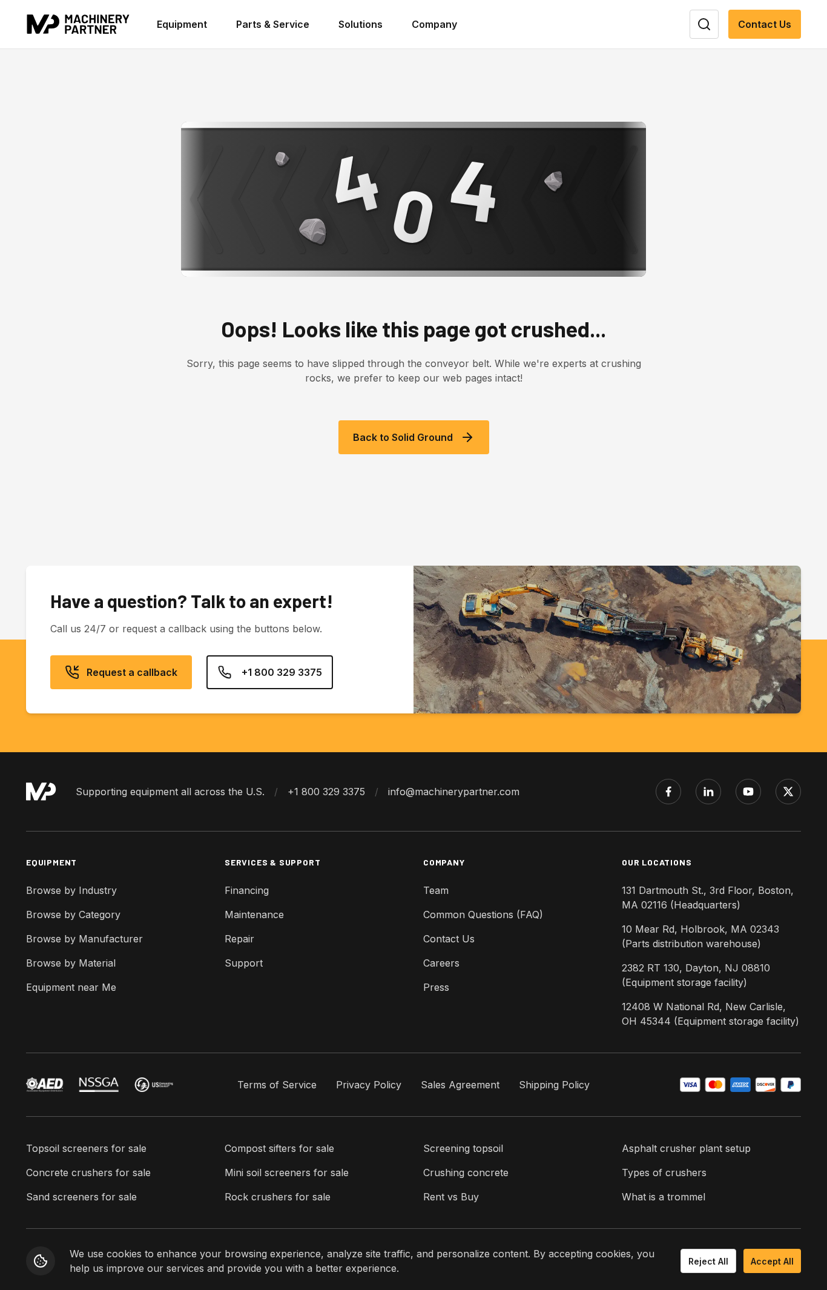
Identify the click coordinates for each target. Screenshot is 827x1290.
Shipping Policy (554, 1085)
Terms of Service (277, 1085)
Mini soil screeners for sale (287, 1172)
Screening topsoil (463, 1148)
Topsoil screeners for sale (86, 1148)
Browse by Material (71, 963)
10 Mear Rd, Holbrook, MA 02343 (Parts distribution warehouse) (700, 936)
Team (436, 890)
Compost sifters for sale (279, 1148)
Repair (239, 939)
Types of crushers (664, 1172)
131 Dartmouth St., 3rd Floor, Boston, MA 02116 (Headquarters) (708, 897)
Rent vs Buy (451, 1197)
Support (244, 963)
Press (436, 987)
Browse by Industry (71, 890)
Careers (441, 963)
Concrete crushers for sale (88, 1172)
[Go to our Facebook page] (668, 791)
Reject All (708, 1261)
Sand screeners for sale (81, 1197)
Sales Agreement (460, 1085)
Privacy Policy (368, 1085)
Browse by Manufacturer (84, 939)
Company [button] (434, 24)
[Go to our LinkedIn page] (708, 791)
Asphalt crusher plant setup (686, 1148)
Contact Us (764, 24)
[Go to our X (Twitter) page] (788, 791)
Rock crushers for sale (278, 1197)
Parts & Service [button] (272, 24)
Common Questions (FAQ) (483, 914)
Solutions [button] (360, 24)
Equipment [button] (182, 24)
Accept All (772, 1261)
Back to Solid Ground (403, 437)
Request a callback (132, 672)
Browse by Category (73, 914)
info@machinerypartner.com (453, 792)
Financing (247, 890)
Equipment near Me (71, 987)
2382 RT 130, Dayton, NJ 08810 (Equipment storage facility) (696, 975)
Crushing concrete (466, 1172)
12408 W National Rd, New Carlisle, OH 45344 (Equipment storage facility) (710, 1014)
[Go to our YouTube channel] (748, 791)
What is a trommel (663, 1197)
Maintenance (254, 914)
